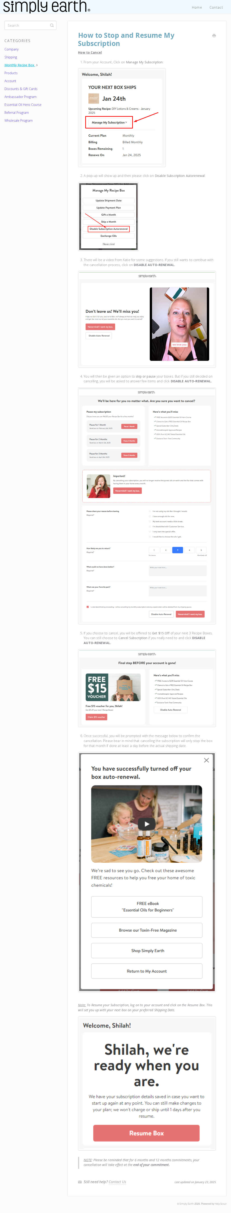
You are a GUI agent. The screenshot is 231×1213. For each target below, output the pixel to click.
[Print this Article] (214, 35)
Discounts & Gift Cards (21, 89)
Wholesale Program (19, 120)
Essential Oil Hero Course (23, 104)
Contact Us (117, 1181)
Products (11, 73)
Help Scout (220, 1203)
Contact (216, 7)
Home (197, 7)
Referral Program (17, 112)
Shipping (11, 57)
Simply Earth (187, 1203)
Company (11, 49)
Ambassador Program (21, 97)
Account (10, 81)
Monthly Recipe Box (20, 65)
